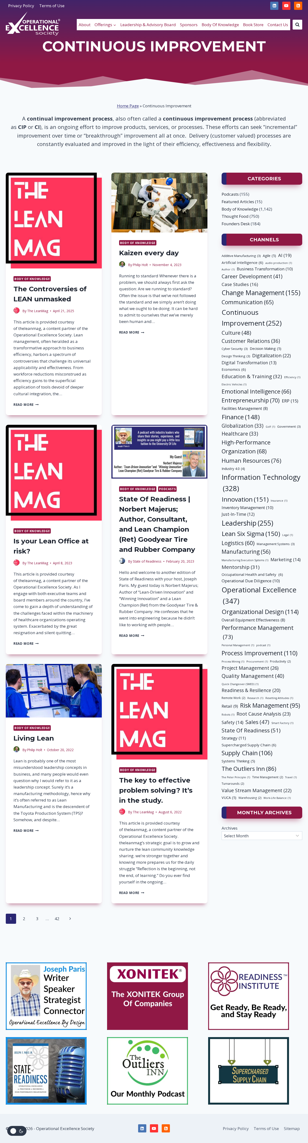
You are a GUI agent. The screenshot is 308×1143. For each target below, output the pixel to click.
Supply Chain (247, 753)
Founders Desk (236, 223)
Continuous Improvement (252, 318)
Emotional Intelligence (256, 391)
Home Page (128, 106)
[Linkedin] (274, 6)
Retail (230, 706)
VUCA (229, 797)
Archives (229, 828)
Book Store (253, 24)
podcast (263, 645)
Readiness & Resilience (251, 690)
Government (289, 426)
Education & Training (252, 376)
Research (255, 698)
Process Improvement (259, 653)
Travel (291, 777)
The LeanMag (37, 311)
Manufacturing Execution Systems (245, 560)
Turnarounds (233, 784)
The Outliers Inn (249, 768)
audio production (278, 263)
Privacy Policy (21, 5)
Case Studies (240, 284)
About (84, 24)
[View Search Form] (297, 24)
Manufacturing (246, 551)
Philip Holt (140, 264)
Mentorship (241, 567)
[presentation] (54, 220)
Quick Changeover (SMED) (240, 684)
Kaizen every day (149, 253)
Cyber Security (235, 349)
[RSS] (298, 6)
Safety (232, 722)
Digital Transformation (249, 362)
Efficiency (292, 377)
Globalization (242, 425)
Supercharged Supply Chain (249, 744)
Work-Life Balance (277, 798)
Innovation (245, 499)
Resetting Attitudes (279, 698)
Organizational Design (260, 612)
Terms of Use (51, 5)
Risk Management (270, 705)
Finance (241, 417)
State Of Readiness (251, 730)
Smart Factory (282, 723)
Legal (287, 535)
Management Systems (276, 544)
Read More (26, 404)
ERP (290, 401)
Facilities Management (245, 408)
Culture (236, 332)
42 (57, 918)
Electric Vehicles (234, 384)
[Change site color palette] (16, 1131)
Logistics (238, 543)
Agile (269, 255)
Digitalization (271, 355)
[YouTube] (286, 6)
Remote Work (233, 698)
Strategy (234, 738)
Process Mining (233, 661)
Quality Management (253, 675)
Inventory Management (247, 507)
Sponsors (189, 24)
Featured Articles (238, 201)
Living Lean (33, 738)
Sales (257, 721)
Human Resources (251, 460)
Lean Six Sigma (251, 533)
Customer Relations (251, 340)
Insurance (279, 500)
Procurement (257, 661)
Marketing (285, 559)
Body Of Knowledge (220, 24)
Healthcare (240, 433)
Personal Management (238, 645)
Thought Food (235, 216)
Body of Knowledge (32, 279)
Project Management (250, 668)
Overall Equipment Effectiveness (253, 620)
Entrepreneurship (251, 400)
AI (284, 255)
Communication (248, 302)
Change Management (261, 292)
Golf (270, 426)
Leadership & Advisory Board (148, 24)
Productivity (280, 661)
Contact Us (278, 24)
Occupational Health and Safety (252, 574)
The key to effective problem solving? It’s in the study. (155, 790)
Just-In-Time (238, 514)
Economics (234, 369)
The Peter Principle (236, 777)
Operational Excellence (259, 595)
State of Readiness (147, 561)
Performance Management (258, 632)
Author (228, 269)
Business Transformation (265, 269)
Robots (228, 714)
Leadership (247, 523)
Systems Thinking (238, 761)
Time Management (267, 777)
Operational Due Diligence (251, 581)
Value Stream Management (256, 790)
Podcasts (167, 489)
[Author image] (17, 311)
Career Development (252, 276)
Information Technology (261, 482)
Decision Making (265, 348)
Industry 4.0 (233, 468)
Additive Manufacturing (241, 256)
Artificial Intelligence (242, 262)
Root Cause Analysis (263, 714)
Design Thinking (236, 356)
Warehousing (249, 798)
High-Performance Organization (246, 446)
